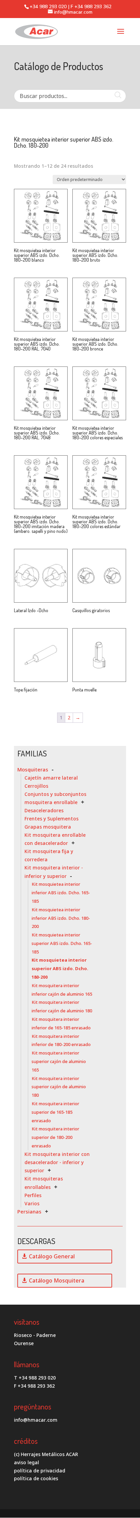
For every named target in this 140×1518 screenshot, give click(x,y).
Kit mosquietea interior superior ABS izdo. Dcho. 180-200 (60, 968)
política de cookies (36, 1478)
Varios (31, 1203)
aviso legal (26, 1462)
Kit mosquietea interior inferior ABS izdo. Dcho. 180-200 (61, 918)
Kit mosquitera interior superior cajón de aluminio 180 (59, 1086)
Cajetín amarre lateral (51, 777)
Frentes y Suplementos (51, 818)
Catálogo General (52, 1256)
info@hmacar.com (35, 1420)
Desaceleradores (44, 810)
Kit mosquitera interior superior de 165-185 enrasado (55, 1112)
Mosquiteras (32, 769)
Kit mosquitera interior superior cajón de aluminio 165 (59, 1061)
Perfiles (32, 1195)
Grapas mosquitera (47, 826)
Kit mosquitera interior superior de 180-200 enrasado (55, 1137)
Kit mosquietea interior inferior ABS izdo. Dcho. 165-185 (61, 892)
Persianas (29, 1211)
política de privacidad (39, 1470)
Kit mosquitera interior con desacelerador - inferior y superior (57, 1162)
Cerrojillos (36, 786)
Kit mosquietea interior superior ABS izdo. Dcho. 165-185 (62, 943)
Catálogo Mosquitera (56, 1280)
